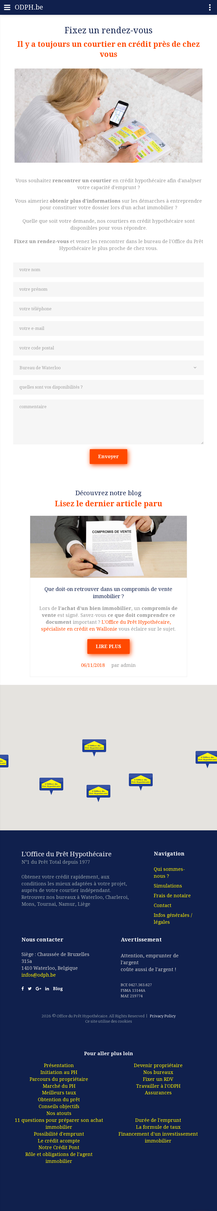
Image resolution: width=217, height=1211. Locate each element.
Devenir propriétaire (158, 1065)
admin (128, 665)
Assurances (158, 1092)
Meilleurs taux (59, 1092)
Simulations (168, 886)
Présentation (59, 1065)
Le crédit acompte (59, 1141)
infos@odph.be (38, 975)
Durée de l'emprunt (158, 1120)
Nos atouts (58, 1113)
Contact (162, 905)
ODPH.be (29, 7)
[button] (94, 748)
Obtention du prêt (59, 1099)
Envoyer (108, 456)
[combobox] (108, 367)
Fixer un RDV (158, 1079)
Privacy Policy (163, 1016)
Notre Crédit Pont (58, 1147)
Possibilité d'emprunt (59, 1134)
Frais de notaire (172, 895)
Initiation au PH (58, 1072)
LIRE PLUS (108, 646)
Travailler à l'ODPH (158, 1086)
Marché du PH (59, 1086)
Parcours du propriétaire (59, 1079)
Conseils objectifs (59, 1106)
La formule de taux (158, 1127)
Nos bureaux (158, 1072)
